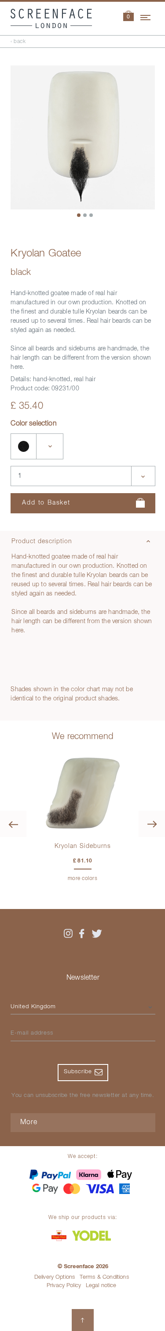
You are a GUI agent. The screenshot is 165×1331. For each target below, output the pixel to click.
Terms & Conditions (104, 1277)
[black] (24, 446)
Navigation (146, 16)
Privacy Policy (64, 1285)
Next (152, 824)
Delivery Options (54, 1277)
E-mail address (32, 1033)
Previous (13, 824)
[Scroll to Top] (83, 1320)
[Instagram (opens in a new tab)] (68, 933)
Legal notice (101, 1285)
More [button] (28, 1122)
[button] (128, 17)
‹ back (18, 41)
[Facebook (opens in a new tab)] (82, 933)
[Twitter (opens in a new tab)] (96, 933)
